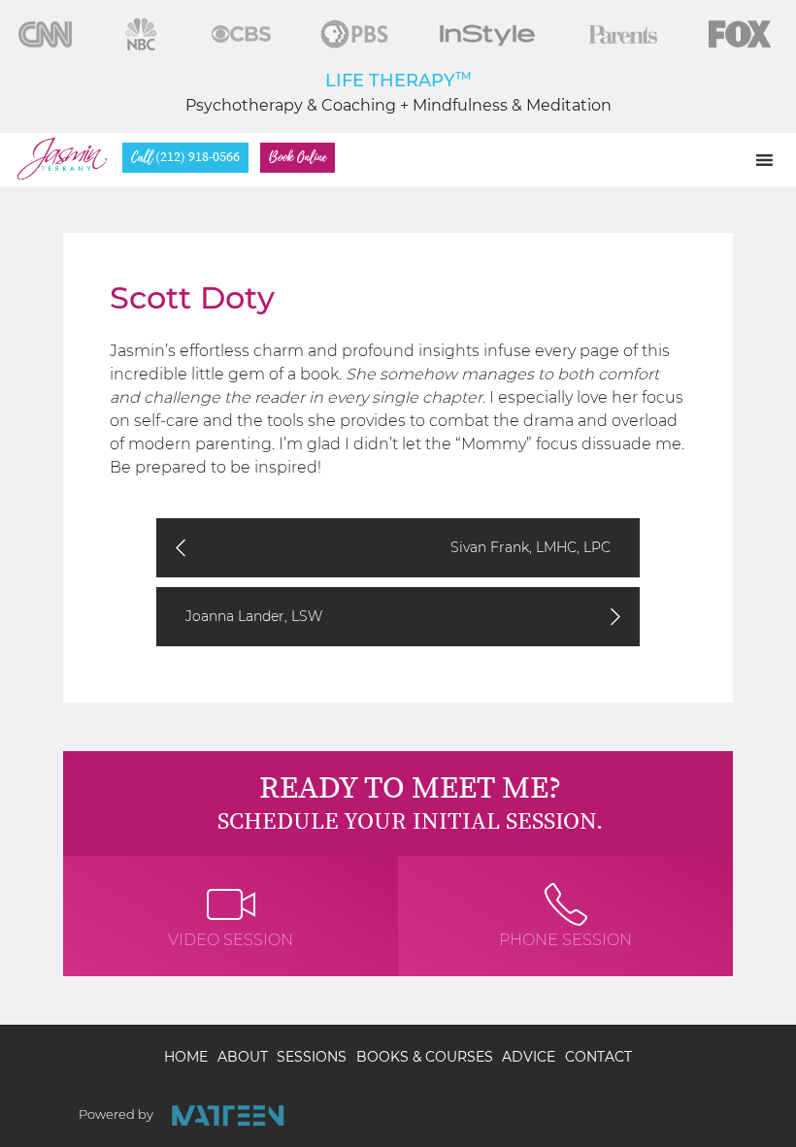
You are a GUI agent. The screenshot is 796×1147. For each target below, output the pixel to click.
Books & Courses (424, 1056)
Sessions (312, 1056)
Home (186, 1056)
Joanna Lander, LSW (253, 616)
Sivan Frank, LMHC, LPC (530, 547)
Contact (598, 1056)
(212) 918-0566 (185, 157)
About (242, 1056)
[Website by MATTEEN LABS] (227, 1115)
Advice (528, 1056)
